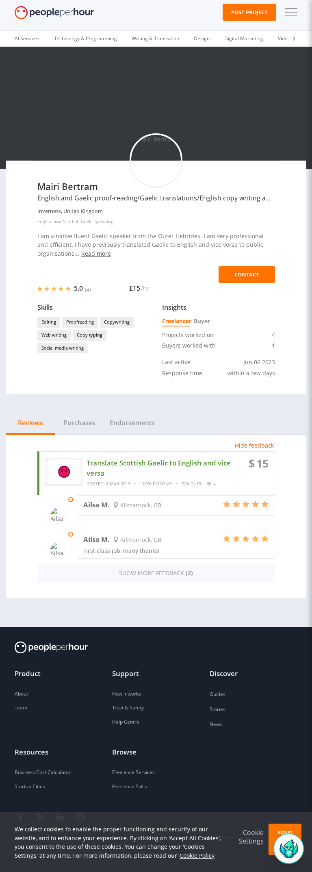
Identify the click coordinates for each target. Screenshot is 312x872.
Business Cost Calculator (43, 772)
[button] (289, 12)
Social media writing (62, 348)
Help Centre (125, 721)
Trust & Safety (128, 707)
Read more (96, 253)
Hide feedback (254, 445)
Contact (246, 274)
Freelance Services (133, 772)
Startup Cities (30, 786)
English (44, 221)
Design (202, 38)
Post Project (249, 12)
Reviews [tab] (30, 422)
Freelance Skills (129, 786)
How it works (126, 693)
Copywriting (117, 322)
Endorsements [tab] (132, 422)
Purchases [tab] (79, 422)
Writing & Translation (155, 38)
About (21, 693)
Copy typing (89, 335)
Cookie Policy (197, 855)
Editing (48, 322)
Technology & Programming (85, 38)
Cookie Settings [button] (251, 837)
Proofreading (80, 322)
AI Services (27, 38)
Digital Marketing (243, 38)
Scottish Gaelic (78, 221)
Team (21, 707)
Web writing (54, 335)
